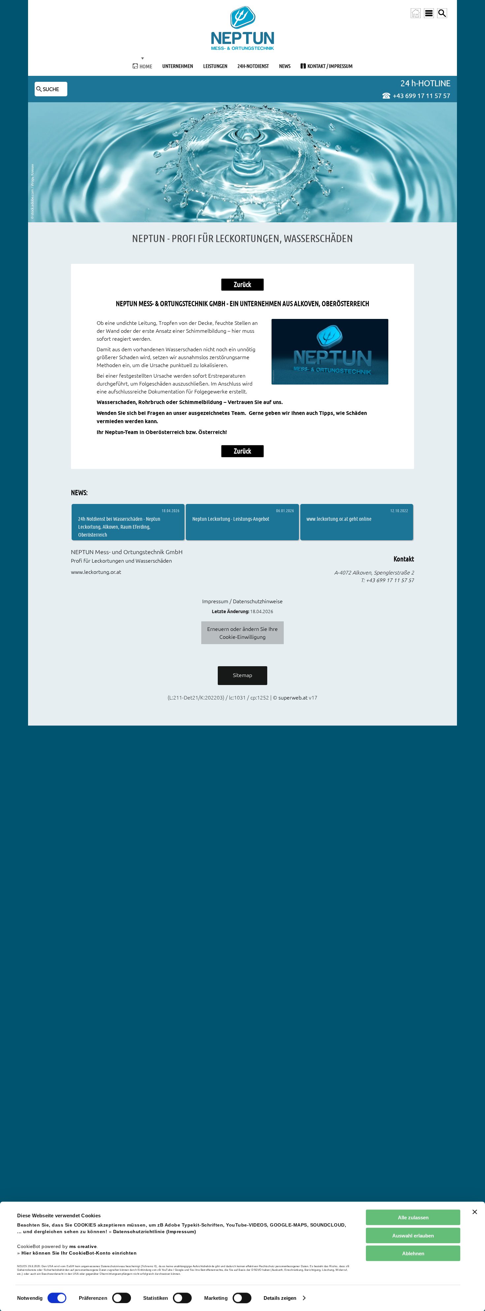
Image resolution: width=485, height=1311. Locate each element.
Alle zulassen (413, 1217)
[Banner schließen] (474, 1212)
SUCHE (51, 89)
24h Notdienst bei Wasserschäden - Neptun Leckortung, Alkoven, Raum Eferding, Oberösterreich (119, 526)
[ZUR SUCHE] (442, 13)
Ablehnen (413, 1253)
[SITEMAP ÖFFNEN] (429, 13)
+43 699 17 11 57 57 (421, 95)
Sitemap (242, 675)
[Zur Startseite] (416, 13)
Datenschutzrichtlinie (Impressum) (154, 1231)
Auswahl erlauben (413, 1235)
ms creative (83, 1246)
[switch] (121, 1298)
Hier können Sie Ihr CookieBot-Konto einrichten (79, 1252)
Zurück (242, 284)
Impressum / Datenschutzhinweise (242, 601)
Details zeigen (280, 1298)
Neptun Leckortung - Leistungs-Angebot (230, 518)
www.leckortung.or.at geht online (339, 518)
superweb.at (292, 698)
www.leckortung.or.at (96, 572)
